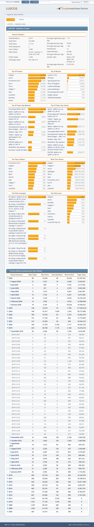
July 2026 (14, 285)
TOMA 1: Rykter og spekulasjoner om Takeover (15, 137)
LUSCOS (11, 8)
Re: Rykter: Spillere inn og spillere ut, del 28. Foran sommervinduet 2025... (18, 199)
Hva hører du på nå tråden (18, 150)
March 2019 (15, 465)
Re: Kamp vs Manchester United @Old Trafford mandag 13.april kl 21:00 (17, 230)
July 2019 (14, 452)
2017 (10, 478)
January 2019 (16, 472)
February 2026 (16, 301)
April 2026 (15, 295)
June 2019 (15, 455)
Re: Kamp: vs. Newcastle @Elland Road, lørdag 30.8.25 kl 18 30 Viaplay (17, 253)
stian (49, 211)
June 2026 (15, 288)
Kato (10, 92)
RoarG (11, 100)
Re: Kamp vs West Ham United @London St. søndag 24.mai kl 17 (17, 216)
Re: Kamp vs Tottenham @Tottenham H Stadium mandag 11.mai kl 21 (17, 223)
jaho (49, 186)
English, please (53, 95)
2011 (10, 498)
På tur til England (53, 84)
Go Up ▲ (86, 525)
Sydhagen (51, 171)
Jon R (10, 84)
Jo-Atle (69, 52)
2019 (10, 328)
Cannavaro (51, 214)
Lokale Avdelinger (54, 86)
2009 (10, 505)
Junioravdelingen (54, 89)
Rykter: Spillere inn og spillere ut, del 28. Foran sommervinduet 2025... (56, 147)
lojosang (11, 98)
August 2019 (16, 449)
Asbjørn (11, 75)
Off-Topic (51, 78)
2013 (10, 492)
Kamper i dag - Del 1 (16, 132)
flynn (10, 169)
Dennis (11, 177)
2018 (10, 475)
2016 (10, 482)
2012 (10, 495)
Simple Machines (20, 524)
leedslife (51, 203)
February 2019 (16, 469)
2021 (10, 321)
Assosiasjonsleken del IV (17, 109)
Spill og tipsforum (54, 81)
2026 (10, 278)
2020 (10, 325)
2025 (10, 308)
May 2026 (15, 291)
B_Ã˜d (50, 183)
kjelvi (10, 174)
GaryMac (51, 220)
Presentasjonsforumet (56, 92)
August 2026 (16, 281)
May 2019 (15, 459)
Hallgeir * (12, 89)
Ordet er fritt (52, 75)
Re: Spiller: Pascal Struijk (17, 236)
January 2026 (16, 305)
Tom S (11, 86)
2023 (10, 315)
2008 (10, 508)
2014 (10, 488)
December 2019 (17, 331)
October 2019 (16, 441)
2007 (10, 512)
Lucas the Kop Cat (54, 222)
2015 (10, 485)
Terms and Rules (77, 525)
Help (70, 525)
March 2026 (15, 298)
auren (11, 78)
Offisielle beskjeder (54, 98)
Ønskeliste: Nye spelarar (17, 147)
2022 (10, 318)
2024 (10, 311)
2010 (10, 502)
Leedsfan (12, 95)
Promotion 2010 (14, 81)
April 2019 (15, 462)
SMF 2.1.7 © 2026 (10, 524)
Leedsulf (51, 188)
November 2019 (17, 437)
